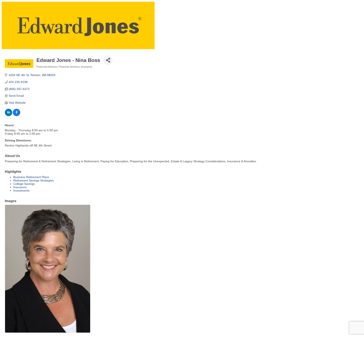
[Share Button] (108, 60)
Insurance (20, 187)
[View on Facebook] (16, 115)
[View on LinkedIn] (8, 115)
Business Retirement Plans (31, 177)
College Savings (24, 183)
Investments (21, 190)
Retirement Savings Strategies (33, 180)
